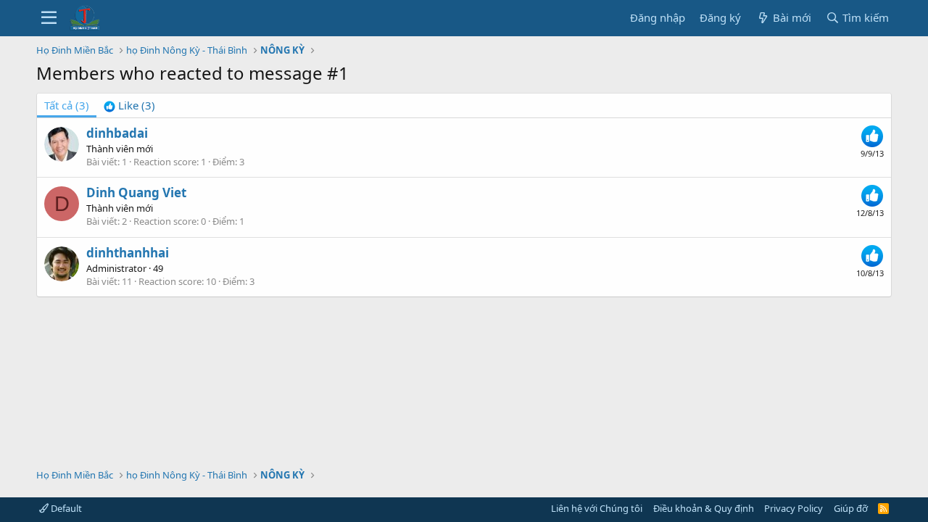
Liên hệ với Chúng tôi (596, 508)
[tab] (129, 105)
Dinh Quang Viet (136, 192)
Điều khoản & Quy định (703, 508)
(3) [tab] (66, 105)
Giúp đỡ (851, 508)
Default (65, 508)
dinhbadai (117, 133)
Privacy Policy (793, 508)
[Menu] (49, 18)
